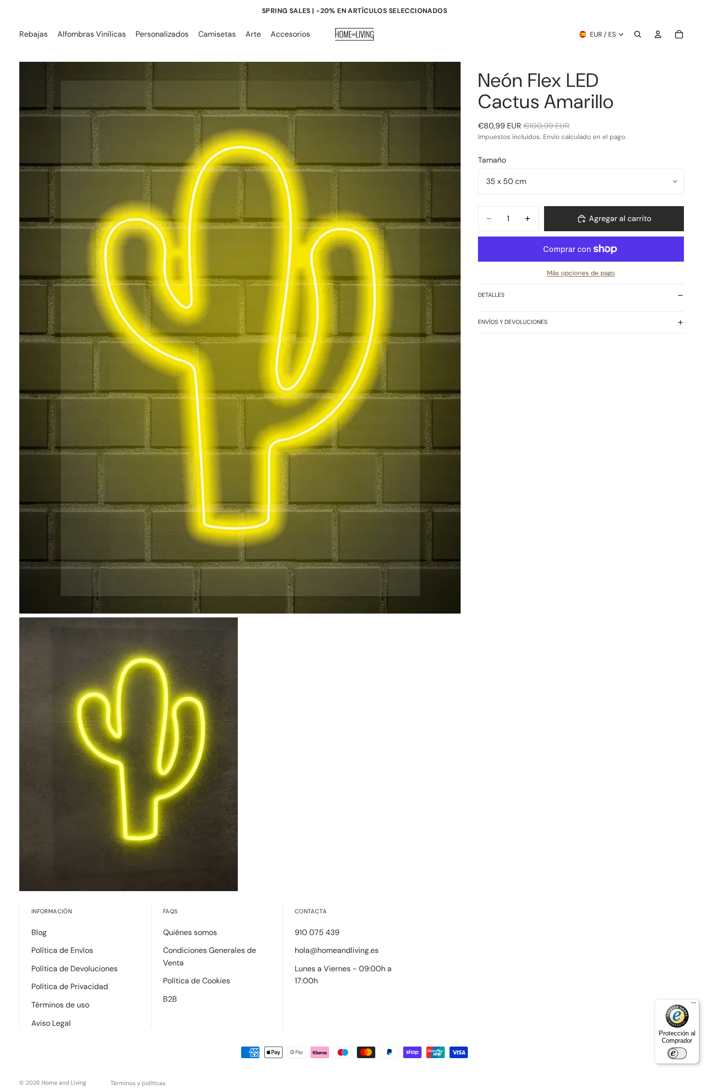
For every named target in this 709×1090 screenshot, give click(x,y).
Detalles (491, 295)
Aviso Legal (51, 1023)
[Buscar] (637, 34)
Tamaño (492, 160)
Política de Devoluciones (74, 969)
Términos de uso (60, 1005)
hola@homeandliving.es (337, 950)
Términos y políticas (137, 1083)
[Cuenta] (657, 34)
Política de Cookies (196, 981)
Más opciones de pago (581, 273)
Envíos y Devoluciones (512, 322)
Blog (39, 932)
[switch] (677, 1053)
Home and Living (63, 1083)
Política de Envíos (62, 950)
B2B (170, 999)
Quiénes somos (190, 932)
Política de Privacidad (69, 986)
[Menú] (693, 1005)
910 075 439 (317, 932)
